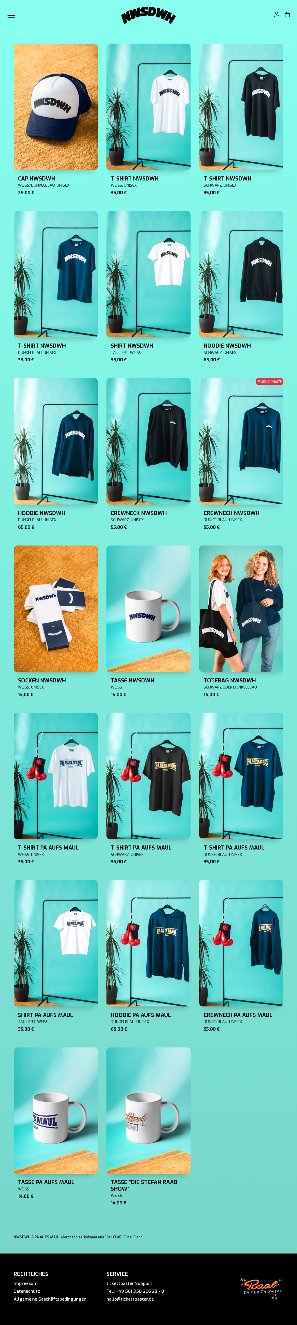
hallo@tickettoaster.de (130, 1299)
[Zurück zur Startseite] (148, 15)
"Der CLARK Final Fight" (124, 1237)
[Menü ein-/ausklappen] (11, 15)
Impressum (26, 1283)
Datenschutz (27, 1291)
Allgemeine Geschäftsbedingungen (50, 1299)
